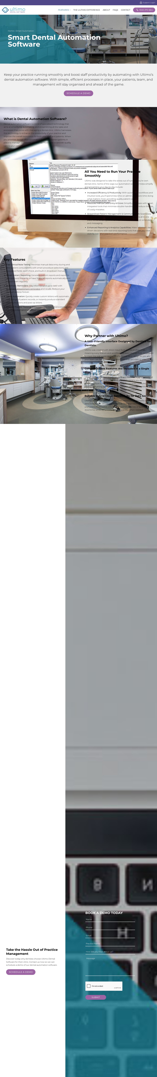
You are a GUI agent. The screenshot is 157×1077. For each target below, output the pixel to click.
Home (11, 31)
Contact (125, 10)
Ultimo (88, 350)
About (106, 10)
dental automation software (26, 79)
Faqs (115, 10)
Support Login (149, 2)
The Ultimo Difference (86, 10)
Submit (96, 997)
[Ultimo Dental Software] (14, 10)
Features (63, 10)
